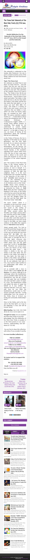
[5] (15, 414)
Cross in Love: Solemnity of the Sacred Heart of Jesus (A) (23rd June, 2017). (18, 494)
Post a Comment (15, 425)
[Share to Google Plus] (13, 396)
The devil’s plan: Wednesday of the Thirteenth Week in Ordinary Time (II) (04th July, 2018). (18, 438)
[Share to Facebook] (9, 396)
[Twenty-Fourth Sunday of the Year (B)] (9, 401)
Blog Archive (23, 432)
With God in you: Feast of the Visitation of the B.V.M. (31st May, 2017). (17, 506)
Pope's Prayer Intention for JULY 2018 (18, 449)
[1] (10, 414)
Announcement (21, 15)
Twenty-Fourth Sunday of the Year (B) (8, 410)
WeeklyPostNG (24, 558)
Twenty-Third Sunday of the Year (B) (20, 409)
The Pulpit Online (6, 557)
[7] (18, 414)
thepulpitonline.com (21, 370)
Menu (3, 1)
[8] (19, 414)
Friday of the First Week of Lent (18, 459)
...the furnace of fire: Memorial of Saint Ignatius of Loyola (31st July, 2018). (18, 482)
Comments (15, 431)
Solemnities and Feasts (13, 28)
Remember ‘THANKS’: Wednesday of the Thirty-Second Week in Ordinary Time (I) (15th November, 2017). (18, 518)
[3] (12, 414)
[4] (14, 414)
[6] (17, 414)
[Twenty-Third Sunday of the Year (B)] (20, 401)
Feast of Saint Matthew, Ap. (17, 541)
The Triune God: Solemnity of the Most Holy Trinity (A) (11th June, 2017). (15, 23)
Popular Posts (7, 432)
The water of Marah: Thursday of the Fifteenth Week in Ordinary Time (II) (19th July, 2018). (18, 470)
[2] (11, 414)
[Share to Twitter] (11, 396)
